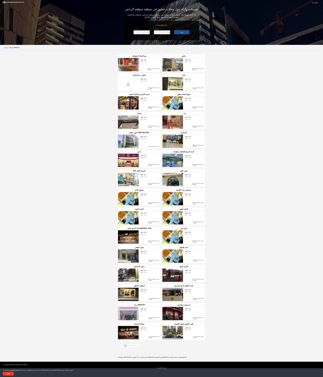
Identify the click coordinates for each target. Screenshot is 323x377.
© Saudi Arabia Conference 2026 (15, 365)
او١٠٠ (184, 113)
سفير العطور (139, 247)
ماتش (184, 56)
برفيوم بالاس (139, 190)
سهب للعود (184, 171)
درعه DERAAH (139, 305)
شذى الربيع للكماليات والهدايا (183, 152)
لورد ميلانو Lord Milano (139, 132)
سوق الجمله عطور (183, 94)
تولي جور (184, 228)
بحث (182, 32)
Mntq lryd (151, 357)
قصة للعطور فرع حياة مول (183, 286)
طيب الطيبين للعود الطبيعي (183, 324)
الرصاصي (183, 132)
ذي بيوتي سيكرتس (183, 305)
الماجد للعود (139, 209)
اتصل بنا (315, 2)
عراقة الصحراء (139, 324)
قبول (8, 374)
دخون (139, 152)
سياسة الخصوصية (161, 367)
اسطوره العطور (139, 286)
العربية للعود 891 (139, 171)
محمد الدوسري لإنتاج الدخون (139, 94)
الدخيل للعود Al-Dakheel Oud (139, 228)
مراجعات (6, 47)
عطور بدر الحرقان (139, 75)
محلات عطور (173, 357)
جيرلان (139, 113)
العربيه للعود (183, 266)
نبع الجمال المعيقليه (139, 56)
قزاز (183, 75)
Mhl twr (11, 47)
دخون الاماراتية (139, 266)
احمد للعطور (183, 247)
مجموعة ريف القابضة (183, 190)
